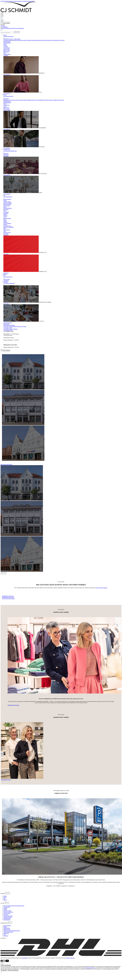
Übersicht (3, 28)
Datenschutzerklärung (90, 967)
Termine (5, 908)
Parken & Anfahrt (7, 910)
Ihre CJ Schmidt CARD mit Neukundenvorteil (13, 905)
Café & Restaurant (7, 322)
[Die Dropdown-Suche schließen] (18, 32)
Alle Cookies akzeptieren (13, 970)
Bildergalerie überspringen (6, 464)
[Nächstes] (5, 573)
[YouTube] (7, 961)
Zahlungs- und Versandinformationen (11, 930)
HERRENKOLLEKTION (8, 597)
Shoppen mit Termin (7, 915)
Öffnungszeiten (6, 929)
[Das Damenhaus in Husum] (22, 482)
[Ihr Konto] (2, 20)
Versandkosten (24, 958)
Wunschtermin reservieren (13, 705)
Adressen (16, 28)
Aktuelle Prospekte (7, 917)
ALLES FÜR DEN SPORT (8, 598)
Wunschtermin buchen (6, 779)
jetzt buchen (6, 303)
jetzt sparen (6, 253)
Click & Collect (6, 913)
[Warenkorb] (1, 30)
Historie (5, 926)
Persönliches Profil (9, 28)
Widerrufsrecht (6, 928)
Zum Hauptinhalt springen (7, 1)
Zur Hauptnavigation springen (28, 1)
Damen (5, 896)
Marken (5, 899)
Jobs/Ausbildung (7, 925)
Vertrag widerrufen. (70, 958)
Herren (4, 897)
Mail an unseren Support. (101, 587)
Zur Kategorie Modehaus (9, 283)
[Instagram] (4, 961)
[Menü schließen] (4, 152)
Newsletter (5, 914)
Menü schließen (6, 23)
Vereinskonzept (6, 918)
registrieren (5, 27)
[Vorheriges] (2, 573)
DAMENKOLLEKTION (8, 596)
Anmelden (3, 25)
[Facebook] (2, 961)
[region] (61, 519)
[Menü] (2, 14)
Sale (4, 898)
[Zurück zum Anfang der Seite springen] (2, 963)
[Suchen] (2, 16)
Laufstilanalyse (6, 907)
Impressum (5, 935)
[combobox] (7, 32)
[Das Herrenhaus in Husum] (22, 518)
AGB (4, 934)
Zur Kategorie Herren (8, 96)
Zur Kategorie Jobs (7, 276)
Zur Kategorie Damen (8, 36)
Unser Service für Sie (8, 912)
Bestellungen (21, 28)
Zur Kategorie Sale (7, 196)
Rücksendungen (7, 919)
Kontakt (5, 909)
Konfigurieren (3, 970)
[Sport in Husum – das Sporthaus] (22, 554)
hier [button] (117, 969)
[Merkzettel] (1, 18)
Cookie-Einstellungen (8, 932)
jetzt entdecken (6, 74)
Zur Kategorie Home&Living (10, 151)
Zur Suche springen (17, 1)
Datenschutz (6, 933)
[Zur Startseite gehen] (19, 12)
